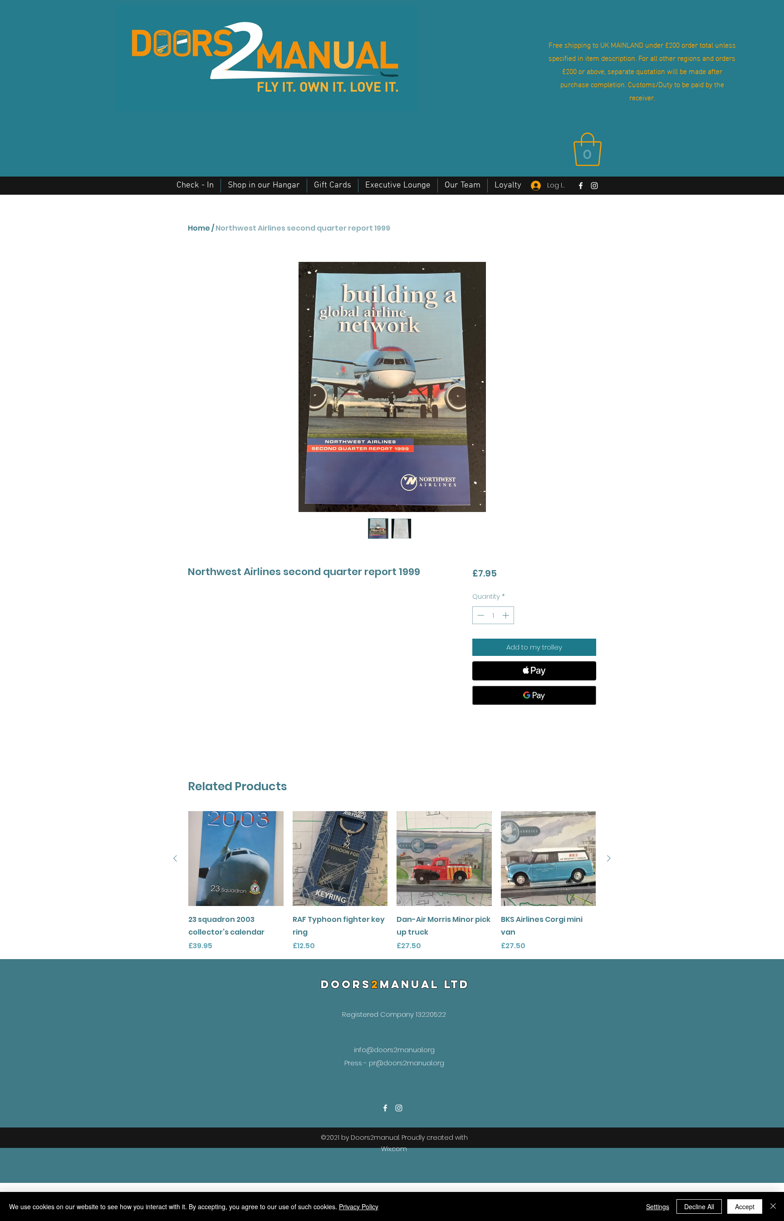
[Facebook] (580, 185)
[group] (392, 881)
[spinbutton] (492, 615)
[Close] (773, 1206)
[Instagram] (594, 185)
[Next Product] (608, 858)
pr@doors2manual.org (406, 1063)
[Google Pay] (534, 695)
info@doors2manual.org (394, 1049)
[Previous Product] (175, 858)
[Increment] (506, 615)
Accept (745, 1206)
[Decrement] (480, 615)
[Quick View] (236, 858)
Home (199, 228)
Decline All (699, 1206)
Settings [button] (657, 1206)
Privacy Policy (358, 1206)
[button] (587, 149)
